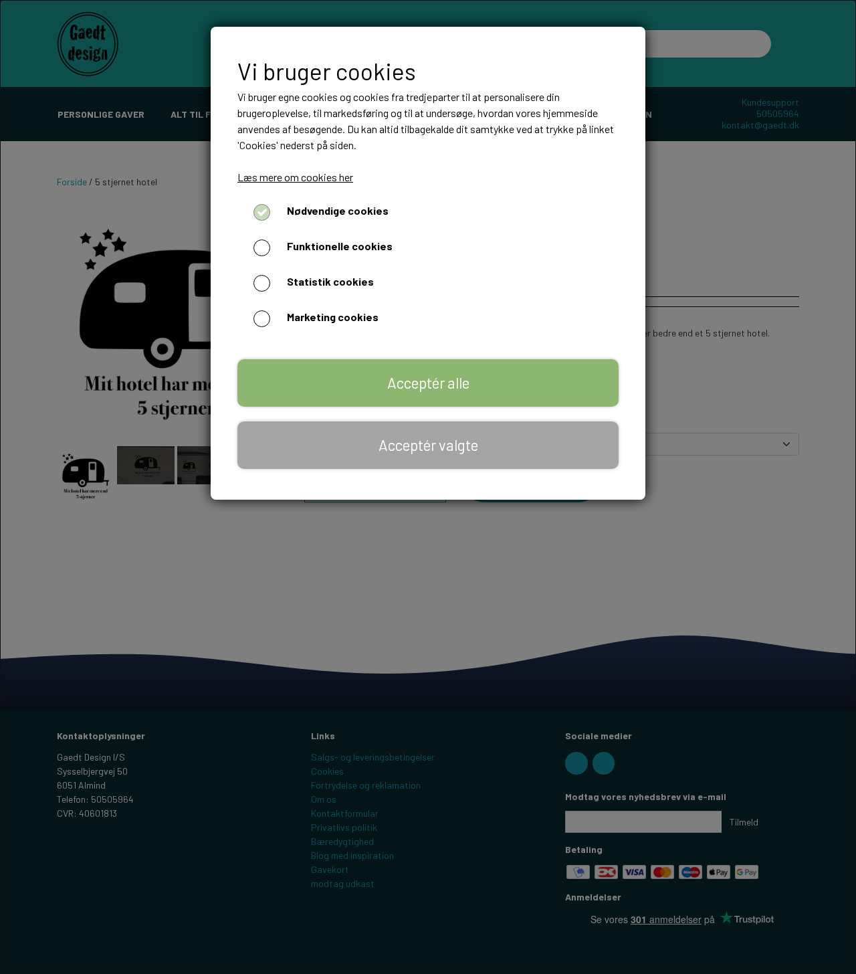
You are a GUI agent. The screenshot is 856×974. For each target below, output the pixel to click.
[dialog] (428, 487)
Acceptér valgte (428, 445)
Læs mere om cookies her (295, 177)
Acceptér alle (428, 382)
